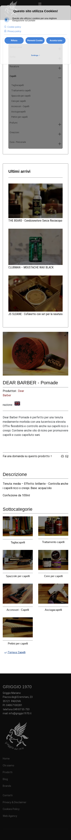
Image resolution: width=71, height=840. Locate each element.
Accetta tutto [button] (56, 40)
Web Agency (10, 815)
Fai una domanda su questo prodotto (26, 456)
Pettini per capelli (19, 117)
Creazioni (14, 134)
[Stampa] (62, 456)
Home (6, 758)
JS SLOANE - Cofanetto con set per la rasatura (35, 314)
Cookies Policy (11, 809)
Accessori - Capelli (20, 106)
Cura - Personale (18, 143)
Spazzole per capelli (21, 96)
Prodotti (7, 772)
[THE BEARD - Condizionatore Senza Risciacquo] (35, 200)
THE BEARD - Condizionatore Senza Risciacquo (35, 220)
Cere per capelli (18, 101)
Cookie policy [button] (14, 27)
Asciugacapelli (18, 111)
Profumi (13, 124)
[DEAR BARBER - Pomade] (35, 354)
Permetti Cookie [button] (35, 40)
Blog (5, 779)
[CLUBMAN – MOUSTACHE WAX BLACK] (35, 246)
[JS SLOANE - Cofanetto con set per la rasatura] (35, 293)
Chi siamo (8, 765)
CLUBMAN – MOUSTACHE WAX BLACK (31, 267)
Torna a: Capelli (16, 652)
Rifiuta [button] (14, 40)
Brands (7, 785)
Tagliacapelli (17, 85)
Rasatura (14, 68)
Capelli (13, 78)
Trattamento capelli (21, 90)
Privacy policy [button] (14, 31)
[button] (59, 68)
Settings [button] (35, 55)
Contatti (8, 795)
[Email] (66, 456)
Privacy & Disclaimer (14, 802)
